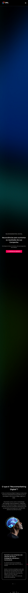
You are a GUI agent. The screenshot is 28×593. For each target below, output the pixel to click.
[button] (26, 3)
